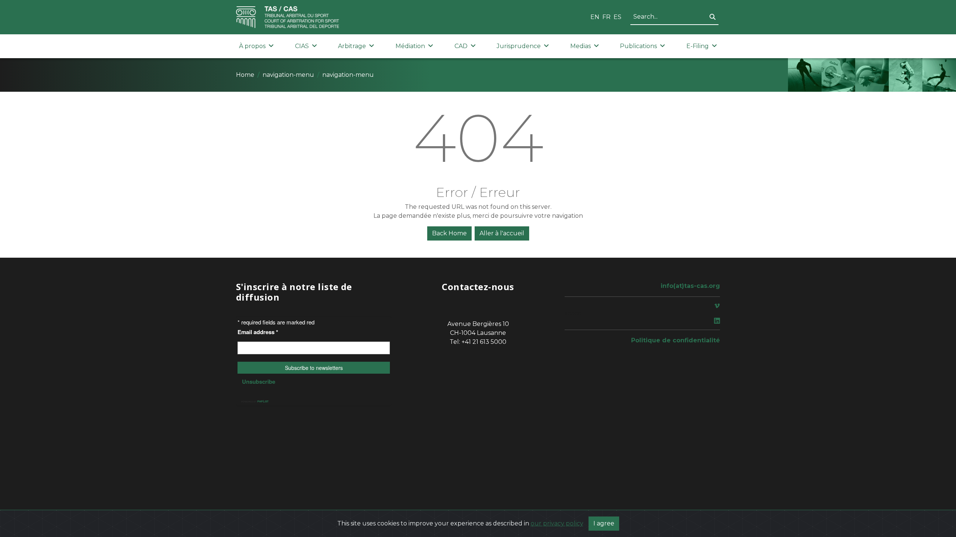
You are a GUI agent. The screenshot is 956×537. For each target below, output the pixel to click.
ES (617, 17)
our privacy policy (557, 523)
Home (245, 74)
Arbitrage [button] (352, 46)
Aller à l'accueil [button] (501, 233)
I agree (603, 523)
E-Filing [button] (697, 46)
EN (594, 17)
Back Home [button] (449, 233)
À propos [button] (252, 46)
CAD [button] (461, 46)
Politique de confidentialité (675, 340)
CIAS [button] (302, 46)
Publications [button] (638, 46)
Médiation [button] (410, 46)
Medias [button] (580, 46)
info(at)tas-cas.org (690, 285)
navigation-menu (288, 74)
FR (606, 17)
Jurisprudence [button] (519, 46)
